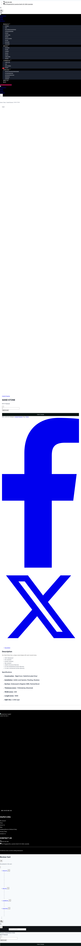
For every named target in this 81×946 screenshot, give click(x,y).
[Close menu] (0, 867)
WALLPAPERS (7, 43)
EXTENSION (7, 78)
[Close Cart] (1, 861)
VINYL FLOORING (8, 65)
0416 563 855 (8, 2)
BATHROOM (7, 42)
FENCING (6, 33)
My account (3, 820)
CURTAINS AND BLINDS (9, 31)
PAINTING (6, 58)
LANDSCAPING (7, 35)
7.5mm (27, 417)
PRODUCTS (5, 870)
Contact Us (3, 833)
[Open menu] (1, 95)
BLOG (4, 82)
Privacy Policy (3, 831)
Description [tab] (7, 647)
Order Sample (40, 414)
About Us (2, 825)
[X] (40, 645)
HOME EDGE (5, 908)
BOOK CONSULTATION (6, 85)
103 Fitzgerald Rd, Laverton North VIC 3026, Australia (19, 4)
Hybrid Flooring (6, 396)
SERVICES (5, 888)
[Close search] (1, 927)
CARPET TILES (7, 62)
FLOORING (7, 26)
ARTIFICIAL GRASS (8, 38)
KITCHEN (6, 40)
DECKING (6, 36)
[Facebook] (40, 567)
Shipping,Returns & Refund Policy (8, 829)
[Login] (40, 8)
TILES (6, 27)
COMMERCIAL (5, 900)
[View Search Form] (1, 13)
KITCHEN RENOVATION (9, 73)
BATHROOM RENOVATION (9, 75)
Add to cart (5, 410)
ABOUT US (5, 80)
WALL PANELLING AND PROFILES (10, 29)
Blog (1, 827)
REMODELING (7, 76)
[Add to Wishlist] (3, 406)
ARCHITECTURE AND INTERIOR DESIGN (12, 71)
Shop (1, 823)
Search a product (4, 929)
